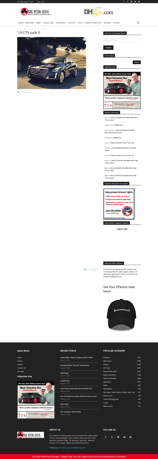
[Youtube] (130, 437)
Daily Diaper (64, 373)
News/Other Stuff (93, 23)
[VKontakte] (124, 437)
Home (20, 23)
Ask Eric (107, 23)
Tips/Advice (61, 23)
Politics (71, 23)
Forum (19, 361)
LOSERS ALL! (118, 125)
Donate (116, 23)
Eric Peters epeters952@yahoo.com (71, 448)
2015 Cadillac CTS (29, 29)
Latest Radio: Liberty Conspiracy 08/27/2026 (76, 357)
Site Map (20, 371)
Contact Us (21, 368)
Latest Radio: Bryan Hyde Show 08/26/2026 (76, 389)
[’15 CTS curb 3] (51, 89)
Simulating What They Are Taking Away (74, 365)
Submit (108, 48)
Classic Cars (48, 23)
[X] (112, 437)
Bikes (38, 23)
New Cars (30, 23)
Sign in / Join (41, 1)
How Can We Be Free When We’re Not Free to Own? (78, 396)
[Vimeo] (118, 437)
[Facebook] (105, 437)
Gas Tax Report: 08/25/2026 (70, 412)
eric (106, 168)
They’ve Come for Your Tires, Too (122, 143)
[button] (138, 23)
